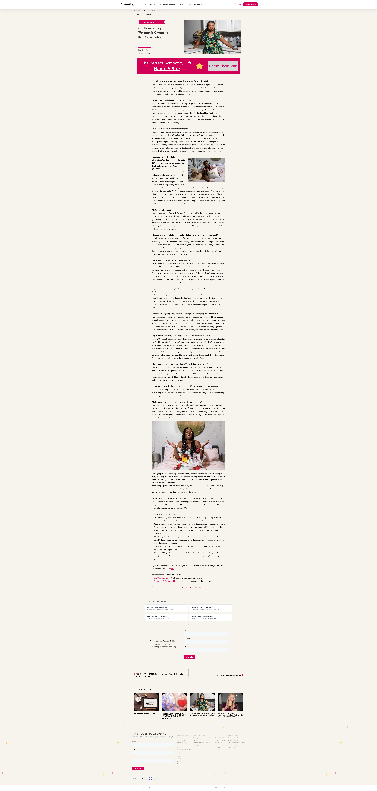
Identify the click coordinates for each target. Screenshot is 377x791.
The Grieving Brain (161, 578)
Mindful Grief (218, 742)
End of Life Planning (167, 4)
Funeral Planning (148, 4)
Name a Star (231, 747)
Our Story (179, 758)
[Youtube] (155, 778)
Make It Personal (181, 740)
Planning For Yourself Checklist (201, 742)
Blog (182, 4)
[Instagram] (150, 778)
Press (235, 788)
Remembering (181, 747)
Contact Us (180, 761)
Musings (217, 747)
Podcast (217, 749)
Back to (144, 14)
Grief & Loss (180, 745)
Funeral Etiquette (181, 742)
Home (133, 10)
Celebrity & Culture (220, 738)
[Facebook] (141, 778)
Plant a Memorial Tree (234, 738)
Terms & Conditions (217, 788)
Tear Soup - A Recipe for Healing (166, 581)
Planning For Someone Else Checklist (203, 745)
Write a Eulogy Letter (233, 740)
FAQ (178, 763)
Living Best (218, 745)
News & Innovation (220, 740)
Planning (179, 738)
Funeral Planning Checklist (184, 749)
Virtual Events (180, 752)
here (172, 568)
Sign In (239, 4)
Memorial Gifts (194, 4)
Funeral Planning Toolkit (234, 745)
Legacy (195, 740)
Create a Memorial (250, 4)
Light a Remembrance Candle (236, 742)
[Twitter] (145, 778)
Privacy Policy (228, 788)
